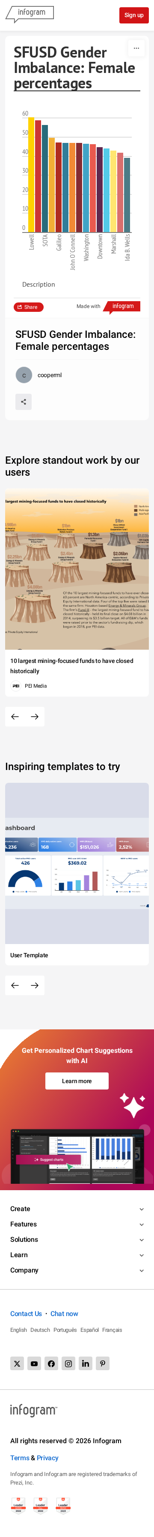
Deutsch (40, 1330)
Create (20, 1209)
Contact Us (26, 1314)
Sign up (134, 15)
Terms (20, 1458)
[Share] (23, 402)
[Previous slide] (15, 717)
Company (24, 1270)
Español (89, 1330)
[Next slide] (35, 717)
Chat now (64, 1314)
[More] (136, 48)
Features (23, 1224)
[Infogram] (29, 15)
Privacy (48, 1458)
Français (112, 1330)
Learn (19, 1255)
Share (30, 307)
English (18, 1330)
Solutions (24, 1239)
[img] (31, 174)
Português (65, 1330)
